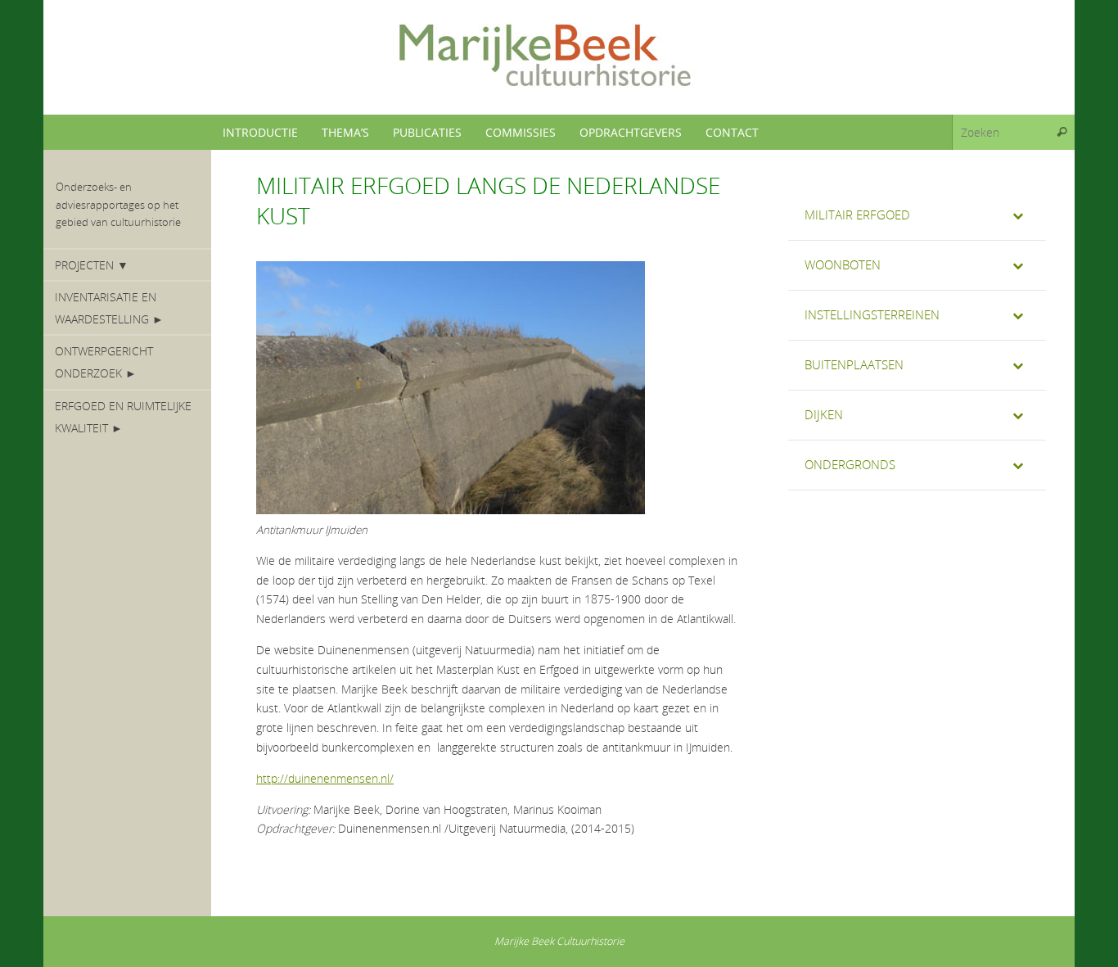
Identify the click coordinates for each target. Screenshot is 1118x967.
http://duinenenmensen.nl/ (325, 778)
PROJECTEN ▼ (91, 265)
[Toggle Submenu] (1017, 215)
